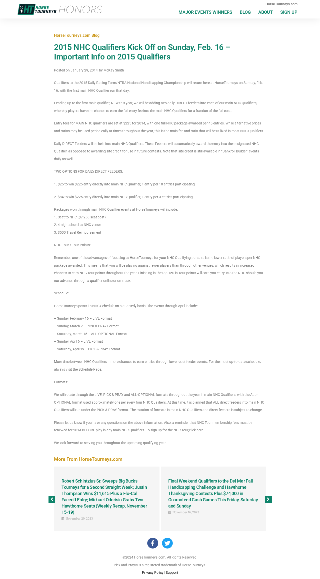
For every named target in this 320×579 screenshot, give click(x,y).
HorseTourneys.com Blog (77, 35)
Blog (245, 12)
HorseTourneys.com (282, 4)
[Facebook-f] (152, 543)
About (265, 12)
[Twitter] (167, 543)
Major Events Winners (205, 12)
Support (172, 573)
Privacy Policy (153, 573)
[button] (51, 499)
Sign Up (289, 12)
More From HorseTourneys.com (88, 459)
